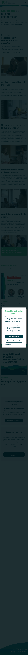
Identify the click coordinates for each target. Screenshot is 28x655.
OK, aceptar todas (14, 336)
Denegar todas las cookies (14, 341)
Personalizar (8, 344)
